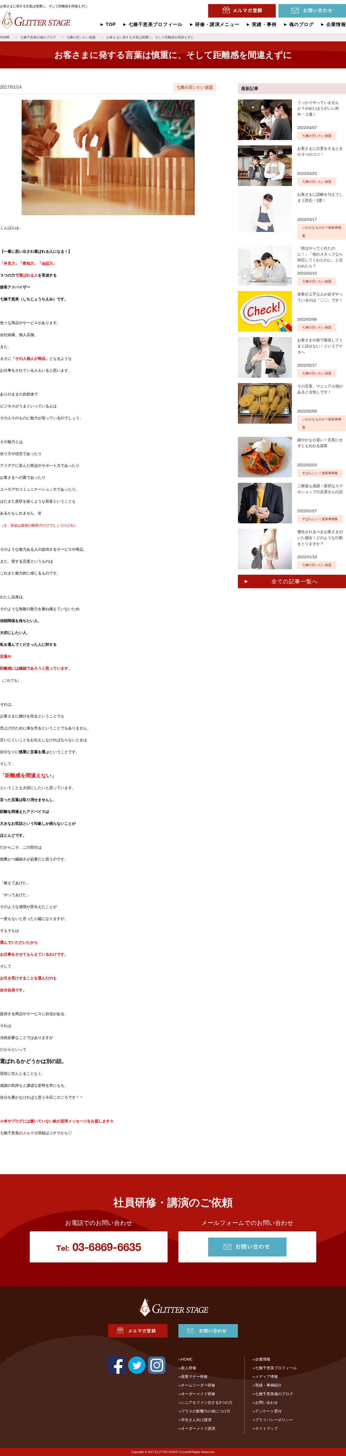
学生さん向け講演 (196, 1420)
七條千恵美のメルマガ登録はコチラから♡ (36, 1133)
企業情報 (336, 24)
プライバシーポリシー (274, 1420)
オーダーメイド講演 (198, 1428)
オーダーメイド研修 (198, 1394)
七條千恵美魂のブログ (274, 1394)
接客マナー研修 (194, 1376)
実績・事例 (264, 24)
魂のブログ (301, 24)
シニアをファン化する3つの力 (206, 1402)
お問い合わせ (266, 1402)
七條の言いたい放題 (195, 87)
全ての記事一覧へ (294, 581)
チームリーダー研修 (198, 1385)
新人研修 (188, 1368)
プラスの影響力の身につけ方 (205, 1411)
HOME (186, 1359)
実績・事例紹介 (268, 1385)
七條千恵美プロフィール (155, 24)
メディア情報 (266, 1376)
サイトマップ (266, 1428)
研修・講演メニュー (217, 24)
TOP (111, 24)
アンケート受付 (268, 1411)
